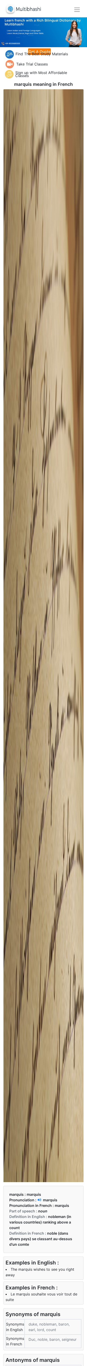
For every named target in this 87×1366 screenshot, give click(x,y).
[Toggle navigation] (77, 9)
